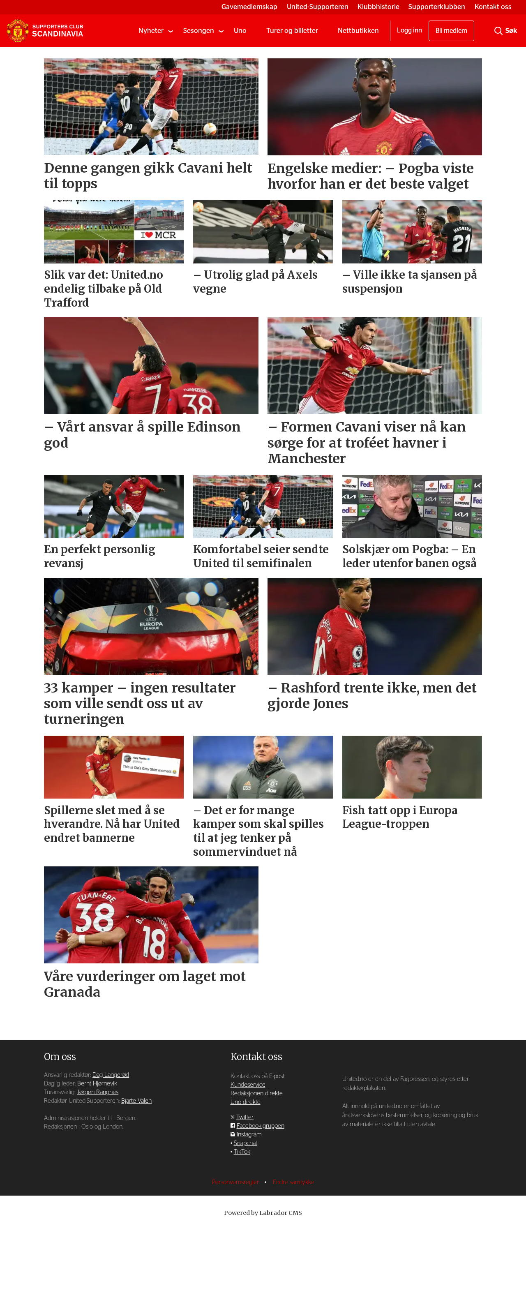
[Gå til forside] (45, 31)
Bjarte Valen (136, 1101)
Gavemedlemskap (249, 6)
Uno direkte (246, 1102)
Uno (240, 30)
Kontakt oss (493, 6)
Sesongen (198, 30)
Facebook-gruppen (260, 1126)
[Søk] (498, 30)
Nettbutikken (358, 30)
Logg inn (409, 30)
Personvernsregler (236, 1182)
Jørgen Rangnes (97, 1092)
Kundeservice (248, 1085)
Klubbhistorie (378, 6)
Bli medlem (451, 31)
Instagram (249, 1134)
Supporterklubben (436, 6)
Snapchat (245, 1143)
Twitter (245, 1117)
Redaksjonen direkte (257, 1093)
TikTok (242, 1152)
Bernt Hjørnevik (97, 1084)
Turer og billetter (292, 30)
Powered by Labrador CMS (263, 1213)
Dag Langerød (110, 1075)
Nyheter (151, 30)
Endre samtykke (293, 1182)
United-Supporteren (317, 6)
